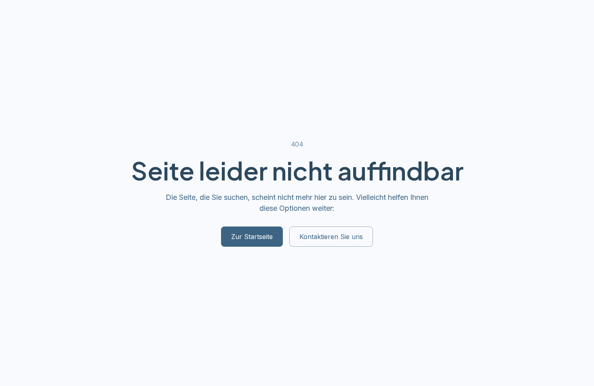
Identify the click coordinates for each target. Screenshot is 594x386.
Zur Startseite (252, 237)
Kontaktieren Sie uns (331, 237)
